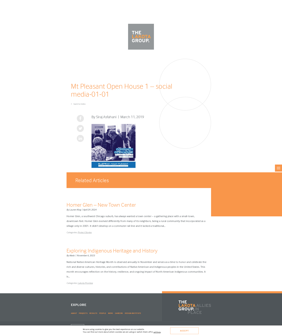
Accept (184, 330)
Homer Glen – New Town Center (101, 204)
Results (93, 313)
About (74, 313)
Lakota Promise (85, 283)
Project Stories (85, 232)
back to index (79, 103)
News (110, 313)
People (102, 313)
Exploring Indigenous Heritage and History (112, 250)
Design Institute (133, 313)
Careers (119, 313)
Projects (83, 313)
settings (157, 332)
